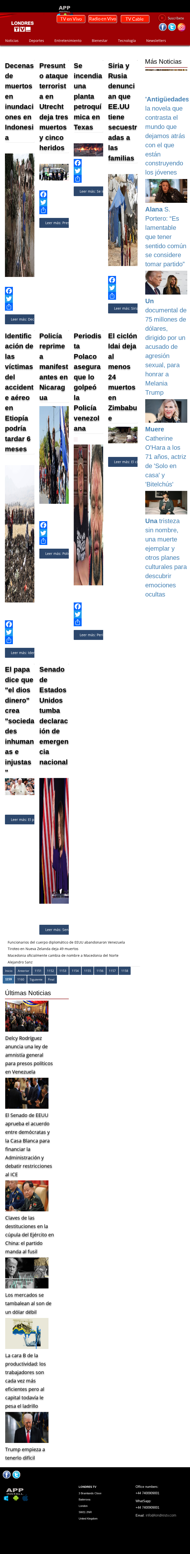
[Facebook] (19, 291)
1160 (20, 979)
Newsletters (156, 40)
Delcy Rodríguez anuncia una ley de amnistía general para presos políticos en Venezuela (29, 1055)
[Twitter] (19, 299)
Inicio (8, 971)
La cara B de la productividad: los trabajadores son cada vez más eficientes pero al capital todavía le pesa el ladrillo (25, 1380)
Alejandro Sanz (20, 962)
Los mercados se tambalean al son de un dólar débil (28, 1303)
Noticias (12, 40)
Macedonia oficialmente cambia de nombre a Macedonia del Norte (63, 955)
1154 (75, 971)
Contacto (12, 48)
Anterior (23, 971)
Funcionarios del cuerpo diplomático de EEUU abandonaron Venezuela (66, 942)
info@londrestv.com (161, 1515)
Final (51, 979)
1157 (112, 971)
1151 (38, 971)
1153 (62, 971)
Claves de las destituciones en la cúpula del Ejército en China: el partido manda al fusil (29, 1234)
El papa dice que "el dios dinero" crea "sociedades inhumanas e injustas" (19, 720)
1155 (87, 971)
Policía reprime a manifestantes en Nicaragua (53, 366)
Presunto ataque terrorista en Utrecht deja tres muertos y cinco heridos (53, 106)
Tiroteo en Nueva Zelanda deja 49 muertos (43, 948)
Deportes (36, 40)
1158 (124, 971)
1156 (99, 971)
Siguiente (36, 979)
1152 (50, 971)
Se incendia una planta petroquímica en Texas (88, 96)
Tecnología (127, 40)
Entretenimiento (67, 40)
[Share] (19, 307)
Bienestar (100, 40)
